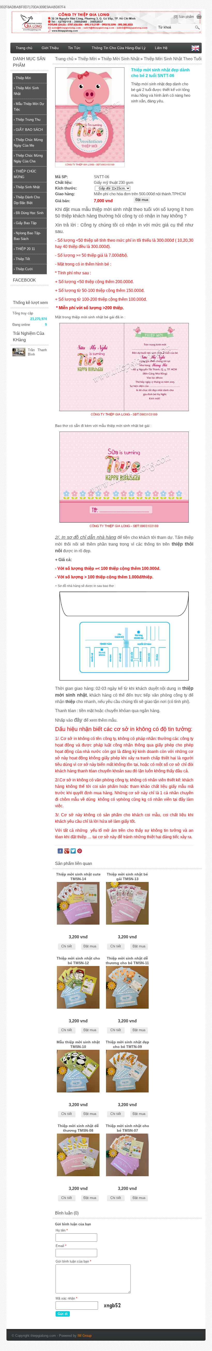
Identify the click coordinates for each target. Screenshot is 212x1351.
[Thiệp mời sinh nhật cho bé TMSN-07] (127, 1155)
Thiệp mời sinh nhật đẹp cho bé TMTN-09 (127, 1044)
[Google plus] (66, 852)
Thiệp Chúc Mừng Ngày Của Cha (28, 158)
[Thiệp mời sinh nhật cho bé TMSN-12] (78, 987)
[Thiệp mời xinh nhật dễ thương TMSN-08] (78, 1155)
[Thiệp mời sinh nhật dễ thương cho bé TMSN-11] (127, 987)
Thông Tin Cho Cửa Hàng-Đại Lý (119, 48)
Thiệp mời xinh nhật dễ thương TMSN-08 (78, 1128)
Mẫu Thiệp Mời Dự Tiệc (29, 106)
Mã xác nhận (66, 1298)
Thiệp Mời (22, 78)
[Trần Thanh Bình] (18, 352)
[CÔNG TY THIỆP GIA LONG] (106, 22)
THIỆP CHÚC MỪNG (25, 174)
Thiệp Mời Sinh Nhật (26, 91)
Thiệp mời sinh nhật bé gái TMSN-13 (127, 876)
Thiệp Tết (22, 259)
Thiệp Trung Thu (27, 120)
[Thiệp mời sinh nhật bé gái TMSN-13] (127, 903)
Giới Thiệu (50, 48)
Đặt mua (90, 946)
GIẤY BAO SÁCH (28, 130)
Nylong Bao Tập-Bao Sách (27, 236)
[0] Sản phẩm (184, 17)
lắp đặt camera (200, 1327)
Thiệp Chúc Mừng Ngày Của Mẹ (28, 142)
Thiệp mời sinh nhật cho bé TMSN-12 (78, 960)
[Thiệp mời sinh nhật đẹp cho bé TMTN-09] (127, 1071)
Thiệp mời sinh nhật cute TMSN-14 (78, 876)
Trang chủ (24, 48)
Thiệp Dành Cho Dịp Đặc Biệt (27, 200)
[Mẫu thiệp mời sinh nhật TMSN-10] (78, 1071)
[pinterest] (79, 852)
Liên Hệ (161, 48)
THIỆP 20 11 (24, 249)
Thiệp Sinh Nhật (27, 187)
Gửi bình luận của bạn (73, 1261)
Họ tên (62, 1230)
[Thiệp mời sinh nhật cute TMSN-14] (78, 903)
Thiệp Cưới (23, 269)
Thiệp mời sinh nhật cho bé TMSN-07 (127, 1128)
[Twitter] (73, 852)
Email (61, 1246)
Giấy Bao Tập (25, 223)
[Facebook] (60, 852)
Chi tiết (66, 946)
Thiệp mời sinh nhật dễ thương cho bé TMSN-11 (127, 960)
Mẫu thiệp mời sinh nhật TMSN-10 (78, 1044)
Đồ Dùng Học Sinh (28, 213)
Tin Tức (74, 48)
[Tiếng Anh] (195, 49)
